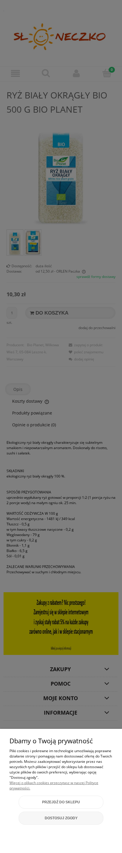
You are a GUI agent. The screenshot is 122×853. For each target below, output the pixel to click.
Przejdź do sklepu (61, 802)
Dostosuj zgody (61, 818)
